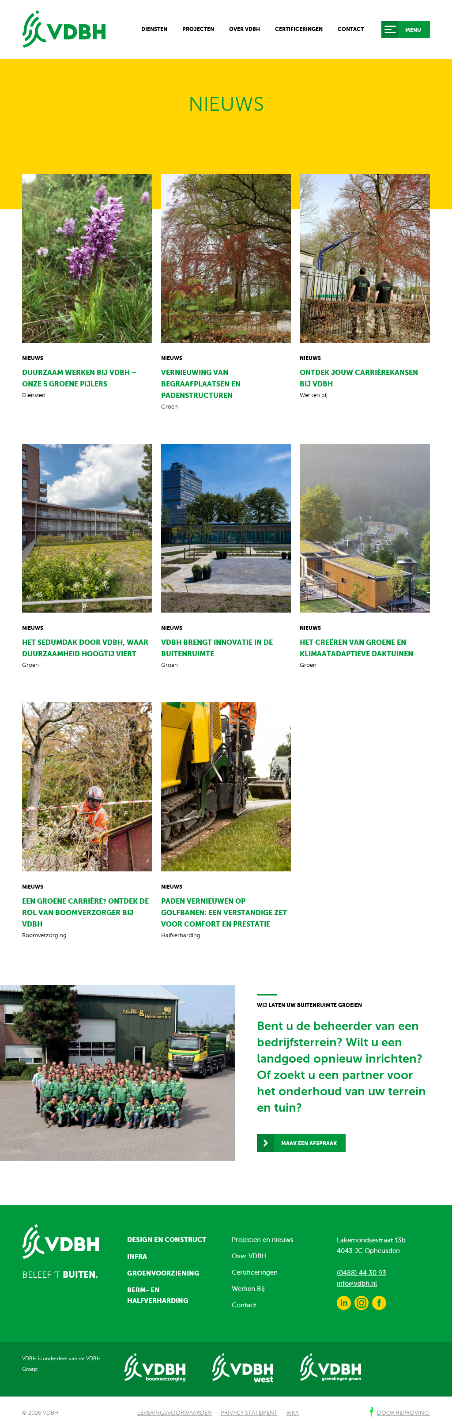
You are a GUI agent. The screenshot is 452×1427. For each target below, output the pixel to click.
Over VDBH (244, 29)
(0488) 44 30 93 (361, 1272)
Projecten (198, 29)
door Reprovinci (403, 1413)
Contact (351, 29)
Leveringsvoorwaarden (174, 1413)
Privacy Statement (249, 1413)
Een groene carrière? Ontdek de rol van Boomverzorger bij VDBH (85, 912)
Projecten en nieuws (263, 1239)
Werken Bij (248, 1288)
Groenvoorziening (163, 1273)
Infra (137, 1256)
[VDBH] (63, 29)
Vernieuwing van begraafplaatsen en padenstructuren (201, 383)
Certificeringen (299, 29)
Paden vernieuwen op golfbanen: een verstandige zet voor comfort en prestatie (224, 912)
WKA (292, 1413)
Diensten (154, 29)
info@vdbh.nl (357, 1283)
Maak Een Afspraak (309, 1143)
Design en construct (166, 1239)
